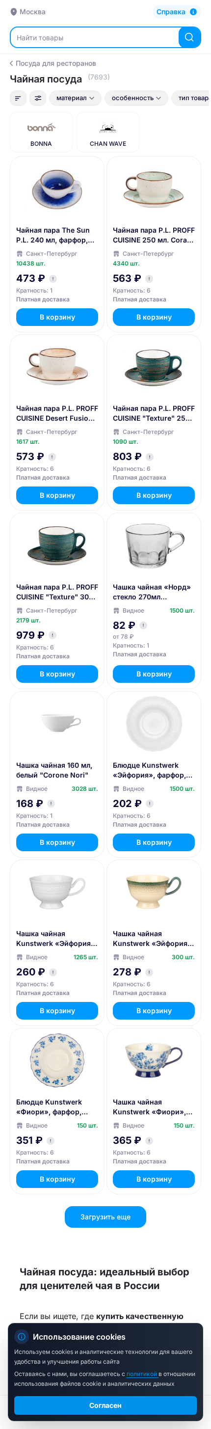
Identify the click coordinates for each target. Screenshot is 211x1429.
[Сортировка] (18, 98)
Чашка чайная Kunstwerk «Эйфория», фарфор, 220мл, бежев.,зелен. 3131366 (153, 938)
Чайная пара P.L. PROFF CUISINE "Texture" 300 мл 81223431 (57, 592)
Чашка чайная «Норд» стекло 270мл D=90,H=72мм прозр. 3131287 (152, 592)
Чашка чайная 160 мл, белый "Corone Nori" (54, 770)
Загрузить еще (105, 1217)
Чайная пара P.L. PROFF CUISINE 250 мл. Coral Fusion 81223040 (154, 235)
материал (71, 98)
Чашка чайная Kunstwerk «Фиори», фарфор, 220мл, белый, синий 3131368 (153, 1107)
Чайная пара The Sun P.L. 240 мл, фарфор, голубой (53, 235)
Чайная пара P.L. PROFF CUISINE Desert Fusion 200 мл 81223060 (57, 413)
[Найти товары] (189, 37)
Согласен (105, 1405)
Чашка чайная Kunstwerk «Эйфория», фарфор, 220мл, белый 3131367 (56, 938)
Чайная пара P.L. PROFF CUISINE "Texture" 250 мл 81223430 (154, 413)
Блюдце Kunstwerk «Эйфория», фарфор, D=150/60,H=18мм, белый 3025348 (149, 770)
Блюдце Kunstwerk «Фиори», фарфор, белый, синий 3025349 (56, 1107)
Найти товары (40, 37)
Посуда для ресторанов (56, 63)
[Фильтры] (37, 98)
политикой (142, 1373)
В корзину (57, 317)
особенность (133, 98)
